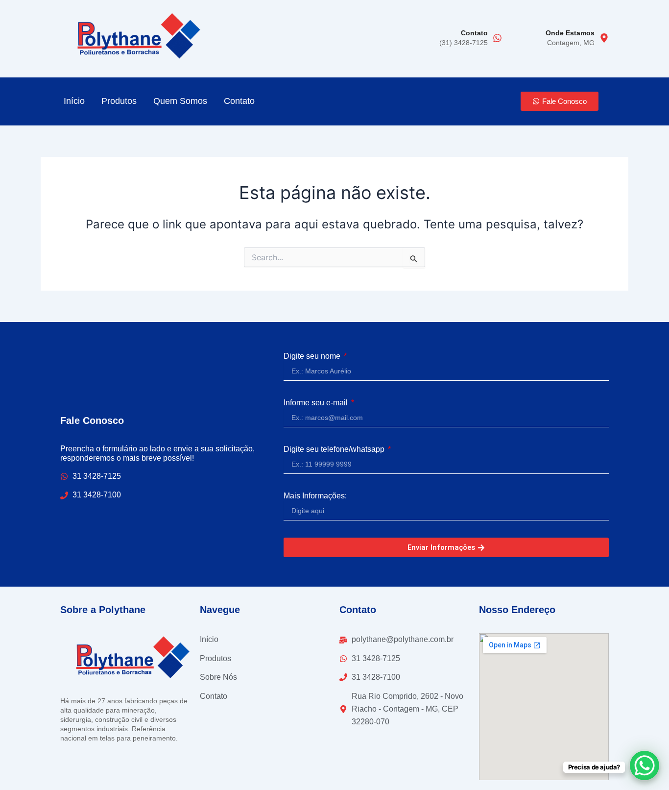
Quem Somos (180, 101)
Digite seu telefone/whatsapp (335, 449)
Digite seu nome (313, 356)
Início (74, 101)
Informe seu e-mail (317, 402)
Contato (474, 33)
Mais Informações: (315, 496)
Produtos (119, 101)
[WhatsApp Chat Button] (644, 765)
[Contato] (497, 38)
